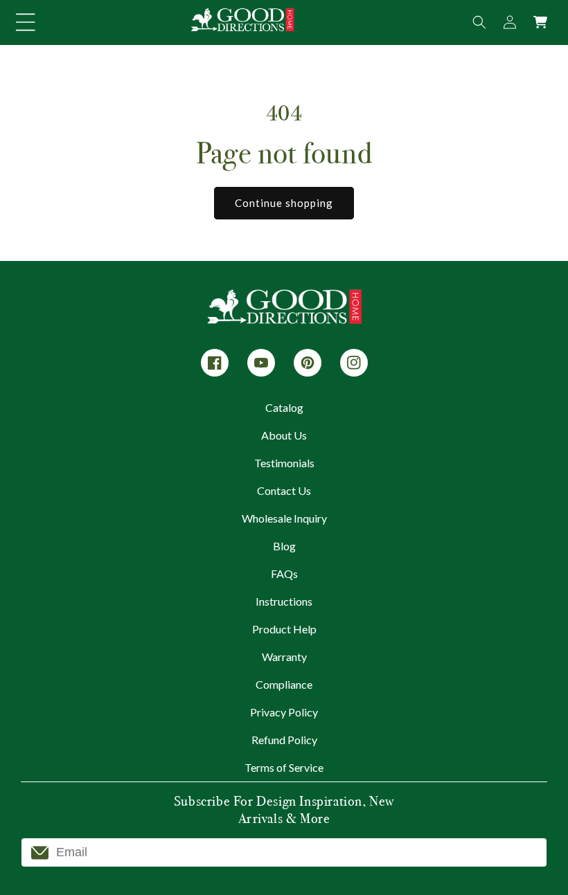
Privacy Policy (284, 711)
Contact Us (284, 490)
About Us (284, 435)
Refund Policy (284, 739)
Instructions (284, 601)
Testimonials (284, 462)
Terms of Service (284, 767)
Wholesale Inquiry (284, 518)
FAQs (284, 573)
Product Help (284, 628)
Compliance (284, 684)
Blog (284, 545)
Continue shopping (284, 203)
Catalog (284, 407)
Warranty (284, 656)
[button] (25, 22)
